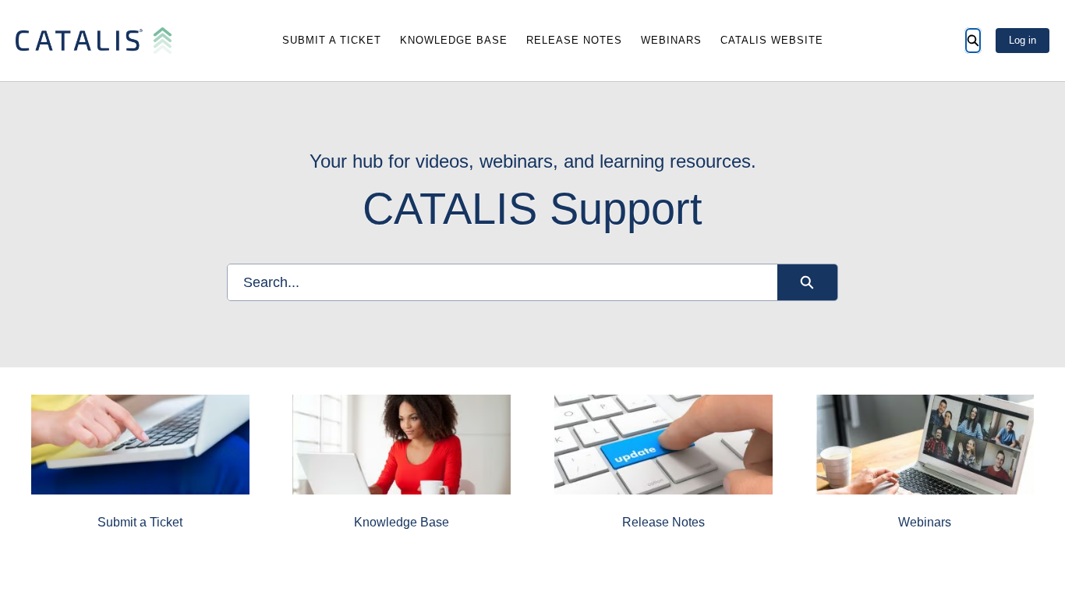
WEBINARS (671, 40)
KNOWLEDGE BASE (454, 40)
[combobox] (502, 282)
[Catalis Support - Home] (94, 40)
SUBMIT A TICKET (331, 40)
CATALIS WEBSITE (771, 40)
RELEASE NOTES (574, 40)
